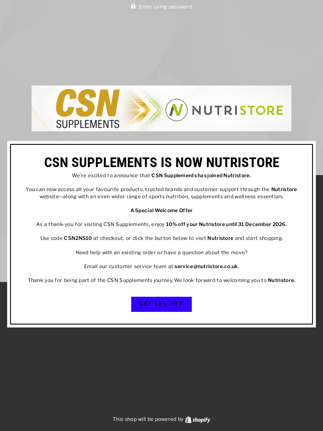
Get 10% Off (161, 304)
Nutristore (236, 175)
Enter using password (165, 7)
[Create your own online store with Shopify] (197, 419)
